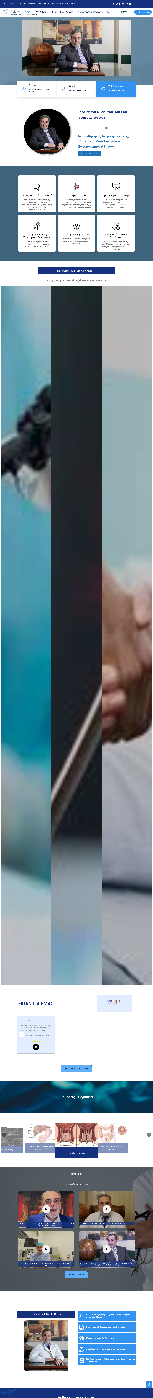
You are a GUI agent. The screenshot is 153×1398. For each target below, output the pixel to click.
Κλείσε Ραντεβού (143, 12)
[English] (125, 12)
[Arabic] (122, 12)
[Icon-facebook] (113, 4)
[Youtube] (127, 4)
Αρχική (28, 12)
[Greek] (127, 12)
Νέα (107, 12)
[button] (26, 635)
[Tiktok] (120, 4)
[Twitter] (123, 4)
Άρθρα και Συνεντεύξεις (89, 12)
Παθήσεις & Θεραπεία (62, 12)
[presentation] (21, 1034)
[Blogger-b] (130, 4)
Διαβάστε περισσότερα (89, 153)
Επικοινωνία (31, 14)
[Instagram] (117, 4)
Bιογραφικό (40, 12)
